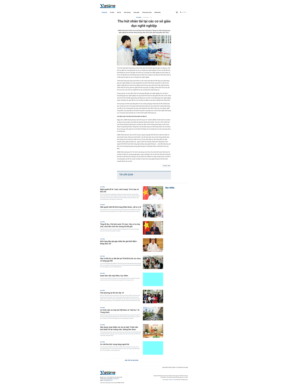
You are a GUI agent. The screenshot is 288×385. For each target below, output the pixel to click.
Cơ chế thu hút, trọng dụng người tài (114, 344)
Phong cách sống (147, 12)
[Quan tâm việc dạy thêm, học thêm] (153, 279)
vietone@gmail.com (108, 380)
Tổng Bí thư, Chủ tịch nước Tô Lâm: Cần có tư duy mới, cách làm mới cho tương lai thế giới (120, 225)
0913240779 (116, 378)
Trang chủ (104, 12)
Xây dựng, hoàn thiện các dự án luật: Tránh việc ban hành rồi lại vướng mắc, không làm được (119, 328)
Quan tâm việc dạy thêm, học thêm (114, 276)
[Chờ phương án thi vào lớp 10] (153, 296)
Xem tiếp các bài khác (131, 360)
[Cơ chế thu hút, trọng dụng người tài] (153, 348)
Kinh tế (119, 12)
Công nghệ (136, 12)
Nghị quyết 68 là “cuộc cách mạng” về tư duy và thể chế (119, 190)
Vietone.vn (171, 379)
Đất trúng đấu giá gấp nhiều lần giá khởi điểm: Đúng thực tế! (118, 242)
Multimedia (157, 12)
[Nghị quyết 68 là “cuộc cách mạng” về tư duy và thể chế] (153, 193)
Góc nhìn (138, 17)
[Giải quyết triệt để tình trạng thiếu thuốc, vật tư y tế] (153, 210)
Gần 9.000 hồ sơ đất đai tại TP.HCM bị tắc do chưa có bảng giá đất (120, 259)
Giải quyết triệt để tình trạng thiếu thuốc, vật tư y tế (120, 207)
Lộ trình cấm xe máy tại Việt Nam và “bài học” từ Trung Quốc (119, 311)
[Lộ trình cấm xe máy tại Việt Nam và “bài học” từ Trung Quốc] (153, 313)
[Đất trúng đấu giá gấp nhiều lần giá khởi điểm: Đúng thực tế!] (153, 245)
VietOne (108, 6)
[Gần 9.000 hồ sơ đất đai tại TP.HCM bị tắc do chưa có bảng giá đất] (153, 262)
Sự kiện (112, 12)
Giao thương (127, 12)
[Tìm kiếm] (180, 12)
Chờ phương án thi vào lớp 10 (112, 293)
